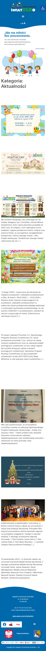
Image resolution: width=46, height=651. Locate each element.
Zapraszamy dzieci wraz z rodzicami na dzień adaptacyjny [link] (21, 143)
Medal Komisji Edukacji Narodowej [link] (20, 551)
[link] (43, 8)
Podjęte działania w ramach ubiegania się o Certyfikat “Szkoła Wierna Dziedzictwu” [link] (23, 184)
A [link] (22, 23)
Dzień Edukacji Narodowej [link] (13, 493)
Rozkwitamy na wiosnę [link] (20, 246)
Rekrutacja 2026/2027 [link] (20, 287)
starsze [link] (5, 583)
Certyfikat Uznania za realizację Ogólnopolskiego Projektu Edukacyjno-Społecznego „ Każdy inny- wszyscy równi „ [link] (23, 374)
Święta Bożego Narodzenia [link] (14, 450)
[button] (23, 16)
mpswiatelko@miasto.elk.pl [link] (25, 610)
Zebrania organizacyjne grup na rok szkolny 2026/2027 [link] (21, 97)
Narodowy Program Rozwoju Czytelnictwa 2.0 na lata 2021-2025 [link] (20, 325)
